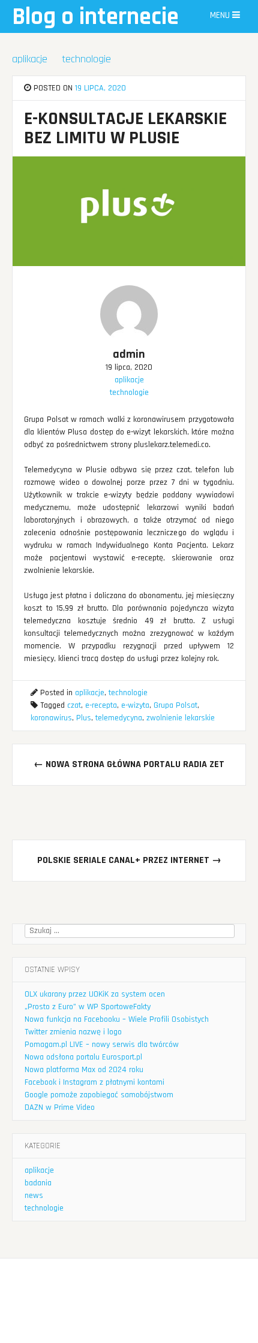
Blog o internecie (95, 17)
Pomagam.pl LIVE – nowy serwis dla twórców (102, 1044)
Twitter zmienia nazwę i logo (73, 1032)
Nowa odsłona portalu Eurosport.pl (83, 1057)
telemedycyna (118, 718)
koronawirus (51, 718)
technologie (86, 59)
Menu (221, 15)
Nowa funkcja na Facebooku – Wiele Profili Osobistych (117, 1019)
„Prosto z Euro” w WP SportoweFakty (88, 1006)
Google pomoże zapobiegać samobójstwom (99, 1095)
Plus (83, 718)
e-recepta (101, 705)
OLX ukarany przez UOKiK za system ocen (95, 994)
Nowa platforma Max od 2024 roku (84, 1069)
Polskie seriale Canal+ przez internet (129, 860)
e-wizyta (135, 705)
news (34, 1195)
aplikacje (29, 59)
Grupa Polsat (175, 705)
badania (38, 1183)
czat (74, 705)
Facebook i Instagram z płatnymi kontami (94, 1082)
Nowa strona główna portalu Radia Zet (129, 764)
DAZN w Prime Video (60, 1107)
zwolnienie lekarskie (180, 718)
